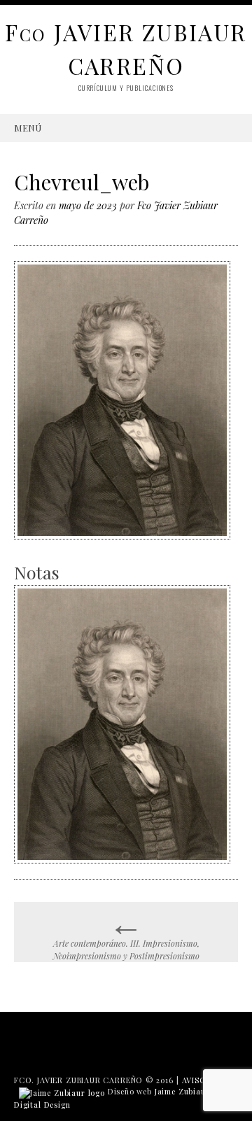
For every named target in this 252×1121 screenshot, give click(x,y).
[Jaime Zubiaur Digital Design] (62, 1091)
